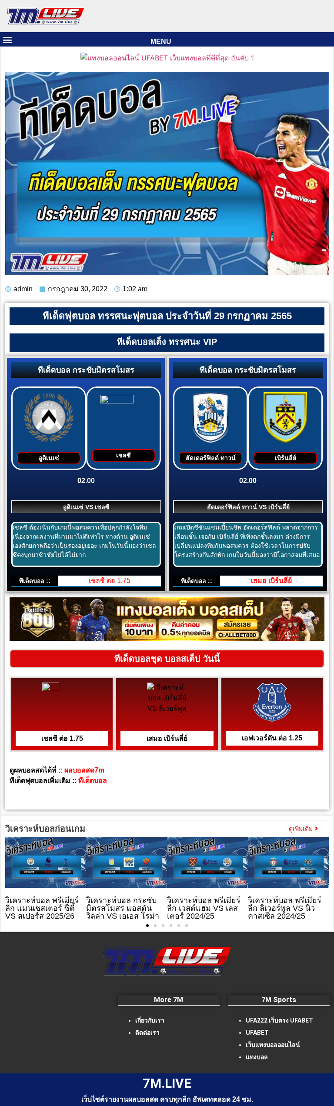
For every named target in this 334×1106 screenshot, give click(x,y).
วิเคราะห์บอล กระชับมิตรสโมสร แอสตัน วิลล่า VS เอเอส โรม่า (122, 908)
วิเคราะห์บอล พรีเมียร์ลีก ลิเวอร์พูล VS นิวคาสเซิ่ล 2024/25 (284, 908)
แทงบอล (257, 1056)
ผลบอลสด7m (86, 770)
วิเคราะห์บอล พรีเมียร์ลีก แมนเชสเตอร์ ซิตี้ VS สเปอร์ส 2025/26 (42, 908)
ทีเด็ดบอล (92, 780)
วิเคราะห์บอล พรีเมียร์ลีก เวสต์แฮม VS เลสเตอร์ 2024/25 (203, 908)
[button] (7, 39)
